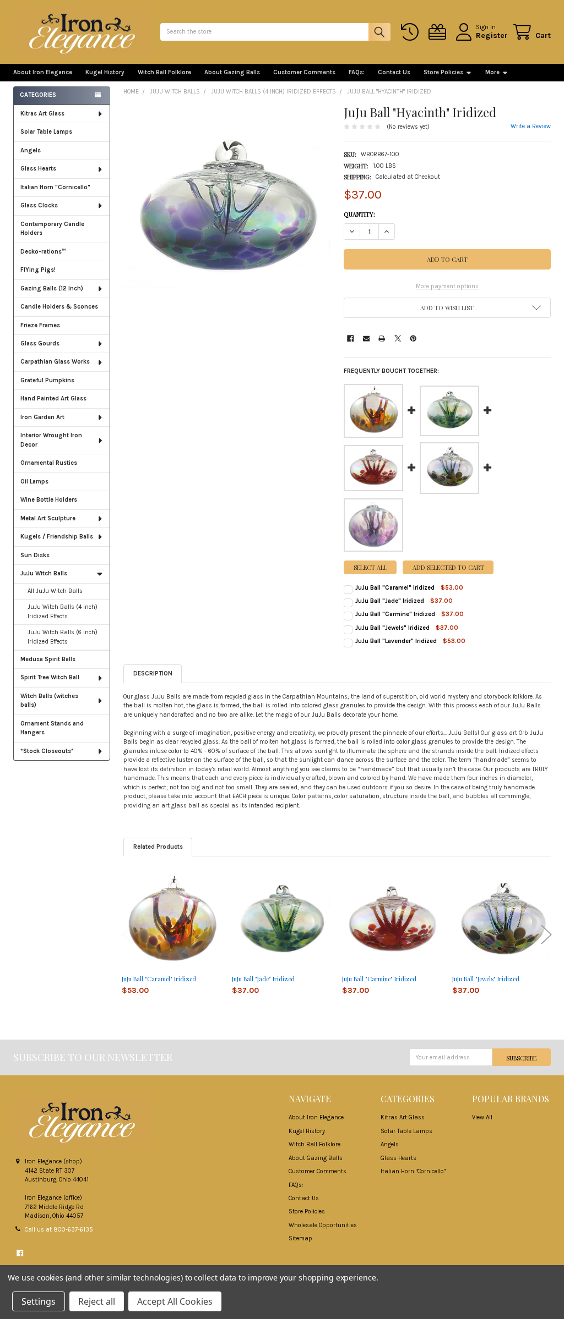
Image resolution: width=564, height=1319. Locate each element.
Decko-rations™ (43, 251)
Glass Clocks (39, 205)
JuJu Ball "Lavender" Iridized (396, 641)
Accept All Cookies (175, 1301)
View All (482, 1117)
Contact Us (394, 72)
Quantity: (359, 214)
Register (492, 35)
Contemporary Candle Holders (52, 229)
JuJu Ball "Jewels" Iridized (392, 627)
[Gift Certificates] (439, 32)
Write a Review (531, 126)
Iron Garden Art (42, 417)
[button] (447, 308)
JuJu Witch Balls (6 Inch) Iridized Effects (62, 637)
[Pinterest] (413, 338)
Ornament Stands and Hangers (52, 728)
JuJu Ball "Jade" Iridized (389, 600)
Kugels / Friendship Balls (56, 536)
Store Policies (443, 72)
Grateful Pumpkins (47, 380)
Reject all (96, 1301)
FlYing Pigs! (38, 269)
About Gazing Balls (232, 72)
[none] (226, 208)
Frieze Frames (40, 325)
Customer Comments (304, 72)
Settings (38, 1301)
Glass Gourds (39, 343)
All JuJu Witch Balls (55, 591)
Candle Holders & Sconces (59, 306)
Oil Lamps (34, 481)
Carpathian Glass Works (55, 361)
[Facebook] (350, 338)
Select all (370, 567)
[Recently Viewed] (411, 32)
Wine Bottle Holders (48, 499)
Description (152, 673)
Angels (30, 150)
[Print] (381, 338)
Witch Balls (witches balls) (49, 701)
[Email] (366, 338)
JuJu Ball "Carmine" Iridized (395, 614)
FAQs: (357, 72)
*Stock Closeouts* (47, 751)
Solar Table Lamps (46, 131)
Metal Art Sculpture (47, 518)
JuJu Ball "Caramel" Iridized (395, 587)
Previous (128, 934)
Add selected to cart (448, 567)
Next (546, 934)
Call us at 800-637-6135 (59, 1229)
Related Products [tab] (158, 846)
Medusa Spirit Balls (47, 659)
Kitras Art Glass (42, 113)
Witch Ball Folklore (164, 72)
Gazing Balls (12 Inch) (51, 288)
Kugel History (104, 72)
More (492, 72)
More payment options (447, 286)
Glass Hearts (38, 168)
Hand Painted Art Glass (53, 398)
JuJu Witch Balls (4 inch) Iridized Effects (62, 611)
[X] (397, 338)
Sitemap (300, 1238)
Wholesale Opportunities (323, 1225)
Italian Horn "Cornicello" (55, 187)
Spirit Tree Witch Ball (49, 677)
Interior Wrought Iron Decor (51, 440)
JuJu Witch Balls (43, 573)
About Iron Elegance (42, 72)
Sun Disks (35, 555)
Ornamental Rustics (48, 462)
